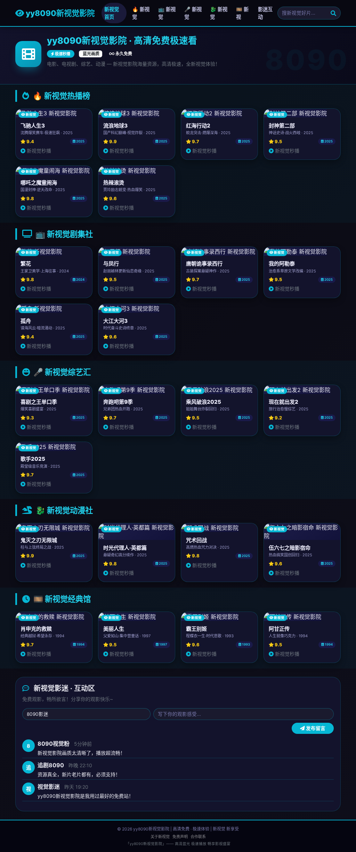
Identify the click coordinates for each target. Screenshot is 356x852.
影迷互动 (265, 13)
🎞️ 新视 (242, 13)
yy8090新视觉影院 (59, 13)
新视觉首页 (111, 13)
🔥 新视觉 (140, 13)
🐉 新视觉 (218, 13)
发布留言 (315, 728)
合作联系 (198, 836)
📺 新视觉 (167, 13)
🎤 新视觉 (193, 13)
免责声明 (180, 836)
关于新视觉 (160, 836)
